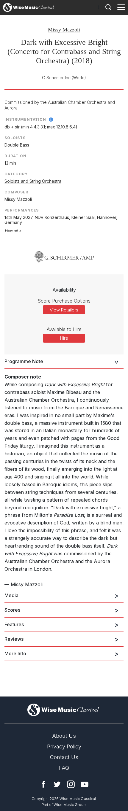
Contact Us (64, 757)
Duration (15, 156)
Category (16, 174)
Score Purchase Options (64, 301)
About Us (64, 736)
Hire (64, 338)
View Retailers (64, 310)
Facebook (43, 784)
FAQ (64, 768)
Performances (21, 210)
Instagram (71, 784)
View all (11, 230)
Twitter (57, 784)
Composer (16, 192)
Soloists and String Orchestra (32, 181)
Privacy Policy (64, 746)
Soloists (15, 138)
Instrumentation (25, 119)
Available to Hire (64, 329)
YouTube (84, 784)
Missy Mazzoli (64, 30)
